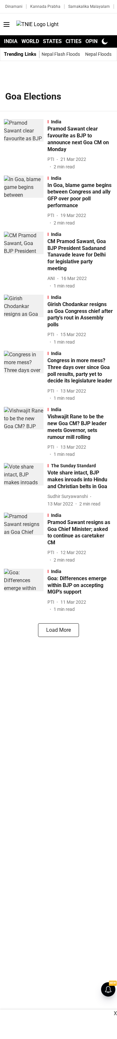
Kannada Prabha (45, 6)
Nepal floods (98, 54)
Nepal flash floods (61, 54)
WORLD (30, 41)
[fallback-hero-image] (25, 144)
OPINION (95, 41)
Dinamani (13, 6)
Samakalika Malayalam (89, 6)
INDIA (11, 41)
